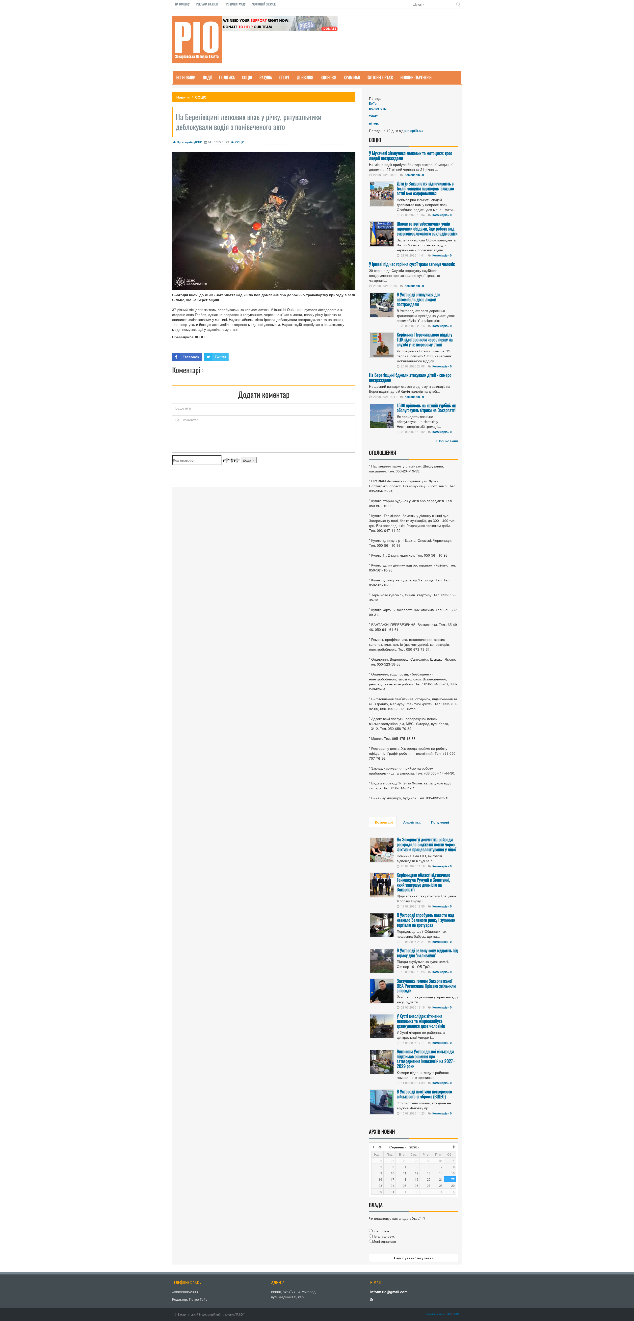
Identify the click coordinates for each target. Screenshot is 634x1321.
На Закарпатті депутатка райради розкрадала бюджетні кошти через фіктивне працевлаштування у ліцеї (426, 844)
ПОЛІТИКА (227, 77)
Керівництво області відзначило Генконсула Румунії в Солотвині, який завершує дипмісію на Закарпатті (423, 882)
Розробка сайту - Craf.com (442, 1314)
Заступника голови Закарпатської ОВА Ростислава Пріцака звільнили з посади (426, 986)
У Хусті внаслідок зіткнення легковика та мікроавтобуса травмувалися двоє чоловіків (421, 1021)
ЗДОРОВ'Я (328, 77)
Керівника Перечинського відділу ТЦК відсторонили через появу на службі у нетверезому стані (425, 339)
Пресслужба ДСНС (189, 142)
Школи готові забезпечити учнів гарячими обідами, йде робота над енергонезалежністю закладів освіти (427, 228)
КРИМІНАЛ (352, 77)
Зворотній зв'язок (264, 4)
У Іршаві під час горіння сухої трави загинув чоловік (412, 264)
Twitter (220, 356)
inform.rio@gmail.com (388, 1291)
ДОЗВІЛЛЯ (305, 77)
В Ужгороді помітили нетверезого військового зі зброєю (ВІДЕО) (424, 1094)
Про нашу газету (235, 4)
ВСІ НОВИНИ (185, 77)
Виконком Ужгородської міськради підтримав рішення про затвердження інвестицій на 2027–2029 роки (426, 1058)
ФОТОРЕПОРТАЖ (380, 77)
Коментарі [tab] (384, 822)
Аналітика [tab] (412, 822)
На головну (182, 4)
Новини (183, 97)
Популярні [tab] (440, 822)
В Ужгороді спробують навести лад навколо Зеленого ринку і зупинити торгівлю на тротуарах (426, 920)
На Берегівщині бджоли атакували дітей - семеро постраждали (410, 377)
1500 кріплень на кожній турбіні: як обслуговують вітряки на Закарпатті (426, 408)
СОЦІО (247, 77)
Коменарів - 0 (414, 175)
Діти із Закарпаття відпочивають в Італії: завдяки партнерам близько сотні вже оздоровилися (425, 188)
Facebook (191, 356)
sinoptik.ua (413, 130)
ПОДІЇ (207, 77)
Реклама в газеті (207, 4)
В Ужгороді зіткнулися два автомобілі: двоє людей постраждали (418, 299)
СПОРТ (284, 77)
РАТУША (266, 77)
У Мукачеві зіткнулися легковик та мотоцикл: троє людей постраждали (410, 155)
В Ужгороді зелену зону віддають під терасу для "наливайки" (427, 952)
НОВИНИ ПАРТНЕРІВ (415, 77)
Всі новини (448, 440)
